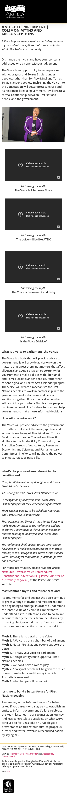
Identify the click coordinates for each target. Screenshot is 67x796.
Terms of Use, (17, 753)
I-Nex (8, 771)
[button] (59, 15)
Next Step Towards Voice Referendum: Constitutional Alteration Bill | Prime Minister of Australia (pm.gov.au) (33, 576)
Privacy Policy (31, 753)
